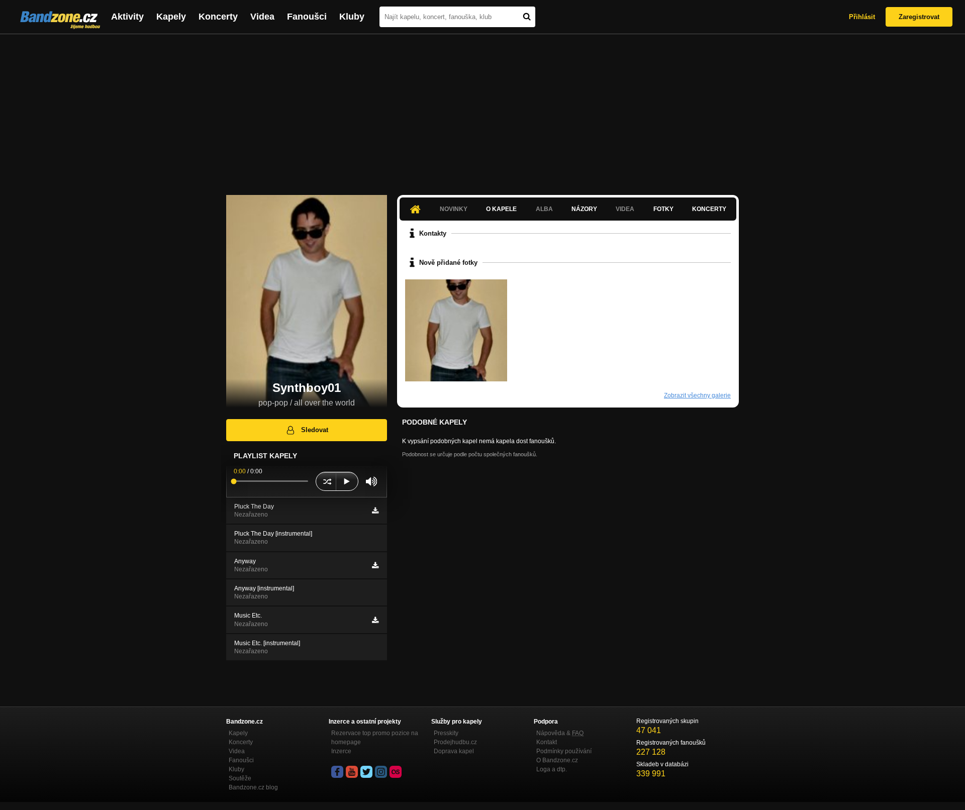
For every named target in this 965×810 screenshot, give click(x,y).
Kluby (351, 17)
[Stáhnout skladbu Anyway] (375, 565)
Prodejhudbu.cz (455, 742)
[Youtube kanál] (352, 772)
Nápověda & (560, 733)
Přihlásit (862, 17)
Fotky (663, 209)
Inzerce (341, 751)
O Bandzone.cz (557, 760)
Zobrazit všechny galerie (697, 395)
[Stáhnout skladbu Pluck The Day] (375, 510)
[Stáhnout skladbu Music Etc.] (375, 620)
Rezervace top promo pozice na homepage (374, 738)
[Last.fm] (396, 772)
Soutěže (240, 778)
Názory (584, 209)
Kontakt (546, 742)
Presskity (446, 733)
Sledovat (314, 430)
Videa (262, 17)
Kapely (171, 17)
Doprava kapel (454, 751)
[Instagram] (381, 772)
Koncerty (218, 17)
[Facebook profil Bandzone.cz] (337, 772)
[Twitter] (366, 772)
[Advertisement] (482, 109)
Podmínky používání (564, 751)
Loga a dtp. (551, 769)
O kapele (501, 209)
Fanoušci (307, 17)
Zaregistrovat (919, 17)
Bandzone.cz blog (253, 787)
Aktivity (127, 17)
